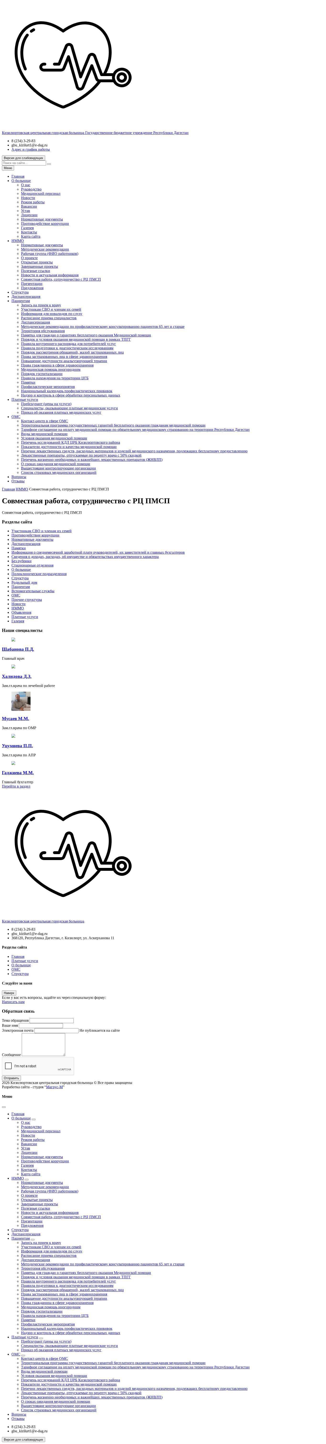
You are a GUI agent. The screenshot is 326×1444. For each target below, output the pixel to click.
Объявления (21, 612)
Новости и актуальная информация (50, 275)
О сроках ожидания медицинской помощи (55, 464)
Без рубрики (21, 561)
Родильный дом (24, 582)
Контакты (29, 232)
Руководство (31, 189)
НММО (17, 241)
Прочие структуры (26, 600)
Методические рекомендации (45, 249)
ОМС (15, 417)
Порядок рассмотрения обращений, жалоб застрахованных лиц (72, 352)
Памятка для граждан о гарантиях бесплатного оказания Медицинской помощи (86, 335)
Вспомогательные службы (32, 591)
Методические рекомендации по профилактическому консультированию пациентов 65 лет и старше (102, 327)
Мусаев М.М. (15, 718)
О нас (25, 185)
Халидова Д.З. (17, 676)
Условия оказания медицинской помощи (54, 438)
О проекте (29, 258)
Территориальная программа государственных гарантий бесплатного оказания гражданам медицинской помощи (113, 425)
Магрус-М (54, 1087)
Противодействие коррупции (45, 224)
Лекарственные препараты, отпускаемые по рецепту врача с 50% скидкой (81, 455)
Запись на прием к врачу (41, 305)
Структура (20, 292)
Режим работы (33, 202)
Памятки (28, 382)
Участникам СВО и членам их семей (51, 309)
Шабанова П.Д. (18, 649)
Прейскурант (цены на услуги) (46, 404)
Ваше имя (10, 1025)
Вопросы (18, 477)
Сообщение (11, 1055)
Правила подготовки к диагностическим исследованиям (67, 348)
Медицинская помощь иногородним (50, 369)
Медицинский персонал (40, 193)
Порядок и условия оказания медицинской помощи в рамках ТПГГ (76, 339)
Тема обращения (15, 1020)
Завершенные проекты (39, 266)
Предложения (32, 288)
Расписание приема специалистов (49, 318)
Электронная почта (17, 1030)
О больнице (21, 181)
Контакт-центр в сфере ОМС (44, 421)
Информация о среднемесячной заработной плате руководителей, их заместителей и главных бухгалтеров (98, 552)
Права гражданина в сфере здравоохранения (57, 365)
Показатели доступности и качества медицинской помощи (69, 447)
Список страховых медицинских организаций (58, 472)
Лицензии (29, 215)
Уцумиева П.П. (17, 745)
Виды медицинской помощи (44, 434)
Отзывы (18, 481)
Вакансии (29, 206)
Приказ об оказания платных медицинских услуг (61, 412)
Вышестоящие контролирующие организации (58, 468)
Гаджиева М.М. (18, 772)
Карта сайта (30, 236)
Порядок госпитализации (42, 374)
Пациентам (20, 301)
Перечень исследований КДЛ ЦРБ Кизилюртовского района (70, 442)
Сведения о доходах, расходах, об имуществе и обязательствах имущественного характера (85, 557)
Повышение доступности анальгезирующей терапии (64, 361)
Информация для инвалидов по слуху (51, 314)
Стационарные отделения (32, 565)
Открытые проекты (37, 262)
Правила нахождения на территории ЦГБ (55, 378)
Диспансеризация (25, 296)
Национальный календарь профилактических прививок (66, 391)
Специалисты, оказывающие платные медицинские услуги (69, 408)
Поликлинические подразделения (39, 574)
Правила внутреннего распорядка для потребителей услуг (68, 344)
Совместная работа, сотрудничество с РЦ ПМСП (61, 279)
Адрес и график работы (30, 149)
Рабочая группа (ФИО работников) (49, 254)
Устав (25, 211)
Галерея (27, 228)
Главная (17, 176)
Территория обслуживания (43, 331)
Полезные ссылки (35, 271)
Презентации (31, 284)
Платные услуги (24, 399)
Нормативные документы (42, 219)
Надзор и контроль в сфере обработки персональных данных (70, 395)
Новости (28, 198)
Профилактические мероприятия (48, 387)
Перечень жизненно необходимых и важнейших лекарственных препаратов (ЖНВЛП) (92, 460)
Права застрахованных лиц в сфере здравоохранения (64, 357)
